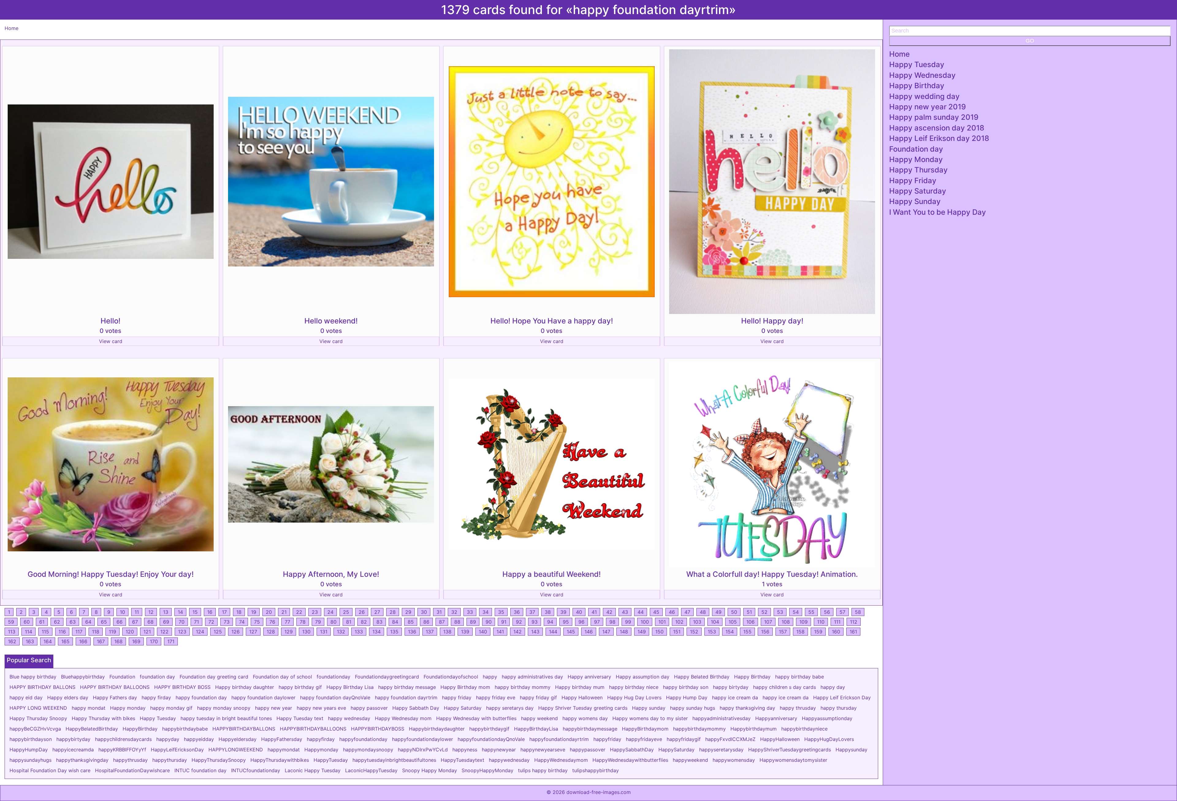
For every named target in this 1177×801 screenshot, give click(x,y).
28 (393, 612)
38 (548, 612)
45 (656, 612)
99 (628, 622)
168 (118, 641)
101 (662, 622)
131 (323, 632)
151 (676, 632)
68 (150, 622)
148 (624, 632)
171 (170, 641)
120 (130, 632)
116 (62, 632)
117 (78, 632)
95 (566, 622)
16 (209, 612)
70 (182, 622)
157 (783, 632)
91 (503, 622)
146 (589, 632)
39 (563, 612)
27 (377, 612)
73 (227, 622)
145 (571, 632)
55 (811, 612)
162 (12, 641)
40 (579, 612)
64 (88, 622)
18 (239, 612)
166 (83, 641)
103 (697, 622)
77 (287, 622)
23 (315, 612)
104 (715, 622)
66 (119, 622)
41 (594, 612)
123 (182, 632)
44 (641, 612)
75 (257, 622)
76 (272, 622)
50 (734, 612)
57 (842, 612)
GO (1030, 41)
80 (333, 622)
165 (65, 641)
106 (750, 622)
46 (672, 612)
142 (517, 632)
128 (271, 632)
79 (318, 622)
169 (136, 641)
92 (519, 622)
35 (501, 612)
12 (151, 612)
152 (694, 632)
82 (364, 622)
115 (45, 632)
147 (606, 632)
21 (284, 612)
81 (348, 622)
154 (730, 632)
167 (101, 641)
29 (408, 612)
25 (346, 612)
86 (426, 622)
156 (765, 632)
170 (154, 641)
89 (473, 622)
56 (827, 612)
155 (747, 632)
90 (489, 622)
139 (465, 632)
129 (288, 632)
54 (796, 612)
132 (341, 632)
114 (28, 632)
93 (534, 622)
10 (122, 612)
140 (483, 632)
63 (73, 622)
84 (395, 622)
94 (550, 622)
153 (712, 632)
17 (224, 612)
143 (535, 632)
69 (166, 622)
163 (30, 641)
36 (517, 612)
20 (269, 612)
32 (454, 612)
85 (411, 622)
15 (195, 612)
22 (299, 612)
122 (164, 632)
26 (362, 612)
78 (303, 622)
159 (818, 632)
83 (379, 622)
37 (532, 612)
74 (242, 622)
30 (424, 612)
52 (764, 612)
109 (803, 622)
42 (609, 612)
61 (41, 622)
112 (853, 622)
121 (147, 632)
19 (253, 612)
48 (703, 612)
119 (112, 632)
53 (780, 612)
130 (306, 632)
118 (95, 632)
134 (376, 632)
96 (581, 622)
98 (612, 622)
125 (218, 632)
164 (48, 641)
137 (430, 632)
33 (470, 612)
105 (733, 622)
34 (485, 612)
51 (749, 612)
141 (500, 632)
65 (104, 622)
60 (27, 622)
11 (137, 612)
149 (642, 632)
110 (821, 622)
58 (858, 612)
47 (687, 612)
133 (359, 632)
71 (196, 622)
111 (837, 622)
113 (11, 632)
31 (439, 612)
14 (180, 612)
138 (447, 632)
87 (442, 622)
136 (412, 632)
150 (659, 632)
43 (625, 612)
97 (597, 622)
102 (679, 622)
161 (853, 632)
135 (394, 632)
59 (11, 622)
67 (135, 622)
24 (330, 612)
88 (457, 622)
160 (836, 632)
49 (718, 612)
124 (200, 632)
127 (253, 632)
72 (211, 622)
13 (165, 612)
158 (800, 632)
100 (645, 622)
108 (786, 622)
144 (553, 632)
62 (57, 622)
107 (768, 622)
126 (235, 632)
